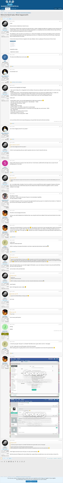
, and (17, 82)
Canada (7, 252)
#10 (61, 210)
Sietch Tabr (7, 172)
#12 (61, 240)
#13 (61, 254)
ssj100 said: (13, 177)
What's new (13, 8)
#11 (61, 225)
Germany (7, 66)
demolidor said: (13, 257)
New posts (2, 10)
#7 (61, 160)
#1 (61, 21)
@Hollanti (7, 222)
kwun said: (13, 312)
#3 (61, 69)
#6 (61, 142)
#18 (61, 341)
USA (8, 338)
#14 (61, 273)
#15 (61, 291)
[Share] (59, 21)
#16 (61, 309)
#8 (61, 175)
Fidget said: (13, 275)
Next (10, 18)
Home (3, 8)
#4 (61, 85)
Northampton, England (6, 207)
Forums (7, 8)
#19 (61, 356)
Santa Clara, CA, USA (5, 36)
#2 (61, 54)
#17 (61, 324)
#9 (61, 193)
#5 (61, 126)
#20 (61, 440)
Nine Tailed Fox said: (14, 144)
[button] (17, 8)
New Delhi (7, 82)
